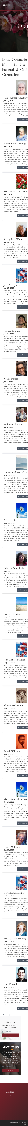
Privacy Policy (21, 1124)
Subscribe (10, 1035)
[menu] (25, 3)
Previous (5, 1014)
